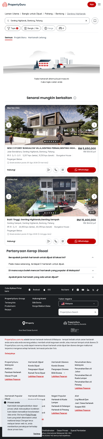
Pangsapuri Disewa (60, 369)
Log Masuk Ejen (82, 399)
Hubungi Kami (39, 298)
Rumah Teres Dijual (36, 373)
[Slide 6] (55, 141)
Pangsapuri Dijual (36, 369)
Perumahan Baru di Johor (83, 370)
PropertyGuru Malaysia (11, 363)
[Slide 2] (47, 141)
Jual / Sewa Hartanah (84, 403)
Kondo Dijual (33, 366)
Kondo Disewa (58, 366)
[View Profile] (12, 179)
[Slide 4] (51, 141)
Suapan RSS (80, 407)
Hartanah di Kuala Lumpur (59, 401)
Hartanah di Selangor (61, 406)
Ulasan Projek (11, 376)
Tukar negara (65, 298)
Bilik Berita (36, 303)
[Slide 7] (57, 141)
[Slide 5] (53, 141)
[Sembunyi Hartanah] (88, 109)
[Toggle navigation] (99, 4)
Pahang (49, 13)
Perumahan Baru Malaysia (83, 363)
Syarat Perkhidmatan (45, 430)
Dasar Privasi (62, 430)
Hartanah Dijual (35, 362)
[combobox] (47, 21)
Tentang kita (10, 303)
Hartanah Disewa (60, 362)
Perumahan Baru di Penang (83, 383)
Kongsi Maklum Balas (41, 306)
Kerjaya (8, 310)
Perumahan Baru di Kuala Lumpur (83, 376)
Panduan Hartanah (13, 372)
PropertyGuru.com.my (14, 339)
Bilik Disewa (57, 373)
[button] (8, 37)
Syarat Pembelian (78, 430)
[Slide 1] (44, 141)
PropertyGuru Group (15, 298)
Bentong (60, 13)
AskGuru (8, 369)
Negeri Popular (59, 396)
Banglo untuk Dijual (32, 13)
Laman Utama (12, 13)
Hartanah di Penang (60, 410)
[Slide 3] (49, 141)
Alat (77, 396)
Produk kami (10, 306)
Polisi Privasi (31, 414)
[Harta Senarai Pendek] (94, 109)
